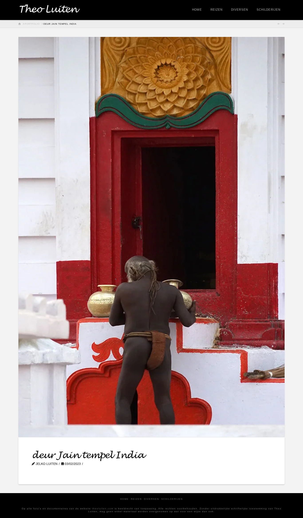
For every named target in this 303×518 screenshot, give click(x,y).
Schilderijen (172, 499)
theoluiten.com (102, 508)
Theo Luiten (47, 9)
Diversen (151, 499)
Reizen (136, 499)
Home (124, 499)
